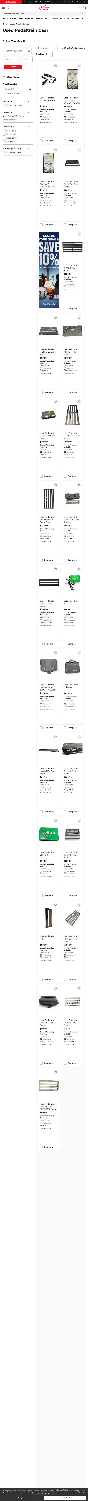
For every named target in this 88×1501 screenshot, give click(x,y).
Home (5, 24)
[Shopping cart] (84, 7)
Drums (39, 18)
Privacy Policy (62, 1490)
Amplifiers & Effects (13, 116)
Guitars (5, 18)
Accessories (9, 120)
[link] (49, 100)
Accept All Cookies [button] (65, 1498)
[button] (28, 77)
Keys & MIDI (29, 18)
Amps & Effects (16, 18)
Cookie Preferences (49, 1494)
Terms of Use (36, 1494)
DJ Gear (47, 18)
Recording (64, 18)
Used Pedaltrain (22, 24)
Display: (40, 54)
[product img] (49, 79)
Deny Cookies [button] (23, 1498)
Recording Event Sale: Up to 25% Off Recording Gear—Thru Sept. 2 (48, 2)
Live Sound (75, 18)
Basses (55, 18)
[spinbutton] (10, 59)
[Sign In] (79, 7)
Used (12, 24)
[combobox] (47, 48)
